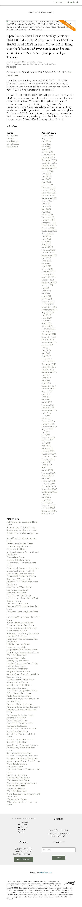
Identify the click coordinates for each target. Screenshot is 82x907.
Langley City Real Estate (18, 661)
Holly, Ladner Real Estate (18, 644)
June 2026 (46, 144)
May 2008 (46, 478)
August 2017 (47, 391)
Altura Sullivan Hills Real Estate (21, 528)
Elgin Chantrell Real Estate (19, 595)
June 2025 (47, 177)
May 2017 (46, 400)
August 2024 (47, 201)
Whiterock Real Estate (17, 799)
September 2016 (49, 410)
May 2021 (46, 294)
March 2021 (47, 299)
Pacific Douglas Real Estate (19, 696)
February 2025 (48, 187)
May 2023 (46, 242)
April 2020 (47, 323)
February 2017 (48, 405)
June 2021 (46, 291)
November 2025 (49, 163)
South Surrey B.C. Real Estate (20, 740)
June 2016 (46, 413)
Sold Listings (12, 147)
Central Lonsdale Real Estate (20, 544)
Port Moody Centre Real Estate (20, 715)
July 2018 (46, 375)
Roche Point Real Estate (17, 721)
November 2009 (49, 457)
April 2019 (46, 356)
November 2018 (49, 367)
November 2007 (49, 489)
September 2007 (49, 492)
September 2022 (49, 255)
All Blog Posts (12, 136)
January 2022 (48, 274)
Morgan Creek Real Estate (18, 672)
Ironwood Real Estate (16, 647)
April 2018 (46, 383)
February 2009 (49, 473)
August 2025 (47, 171)
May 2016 (46, 416)
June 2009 (47, 465)
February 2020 (49, 329)
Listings (10, 138)
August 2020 (48, 313)
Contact (59, 2)
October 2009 (48, 459)
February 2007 (48, 506)
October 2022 (48, 253)
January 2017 (48, 408)
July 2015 (46, 432)
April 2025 (46, 182)
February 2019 (48, 362)
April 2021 (46, 296)
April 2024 (46, 212)
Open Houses (13, 144)
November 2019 (49, 337)
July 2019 (46, 348)
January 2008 (48, 484)
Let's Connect (23, 859)
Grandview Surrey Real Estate (20, 625)
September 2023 (49, 231)
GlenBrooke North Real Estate (20, 623)
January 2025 (48, 190)
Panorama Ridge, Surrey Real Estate (23, 707)
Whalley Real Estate (16, 786)
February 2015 (48, 438)
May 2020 (46, 321)
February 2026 (48, 155)
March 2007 (47, 503)
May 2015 (46, 435)
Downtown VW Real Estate (19, 587)
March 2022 (47, 269)
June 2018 (46, 378)
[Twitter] (71, 3)
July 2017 (46, 394)
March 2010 (47, 449)
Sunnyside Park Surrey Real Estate (22, 759)
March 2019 (47, 359)
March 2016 (47, 419)
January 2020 (48, 332)
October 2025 (48, 166)
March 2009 (47, 470)
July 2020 (46, 315)
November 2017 (49, 386)
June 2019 (46, 351)
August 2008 (47, 476)
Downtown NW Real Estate (19, 579)
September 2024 (49, 198)
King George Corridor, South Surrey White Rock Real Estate (34, 64)
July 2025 (46, 174)
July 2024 (46, 204)
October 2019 (48, 340)
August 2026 (47, 138)
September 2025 (49, 168)
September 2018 (49, 372)
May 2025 (46, 179)
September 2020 (50, 310)
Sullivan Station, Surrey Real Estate (23, 756)
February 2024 (48, 217)
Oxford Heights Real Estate (19, 693)
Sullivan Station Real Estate (19, 753)
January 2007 (48, 508)
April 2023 (46, 245)
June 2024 (46, 206)
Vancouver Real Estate (17, 775)
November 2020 (49, 307)
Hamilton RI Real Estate (17, 636)
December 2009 (49, 454)
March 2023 (47, 247)
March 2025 (47, 185)
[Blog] (74, 3)
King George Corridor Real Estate (22, 650)
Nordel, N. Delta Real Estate (19, 685)
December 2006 (49, 511)
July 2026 (46, 141)
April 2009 (47, 468)
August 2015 (47, 429)
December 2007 (49, 487)
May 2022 (46, 264)
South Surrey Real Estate (18, 742)
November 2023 (49, 226)
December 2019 (49, 334)
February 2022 (48, 272)
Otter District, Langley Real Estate (22, 691)
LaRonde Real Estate (16, 666)
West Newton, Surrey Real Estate (22, 783)
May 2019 (46, 353)
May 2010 (46, 443)
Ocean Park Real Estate (17, 688)
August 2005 (48, 514)
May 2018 (46, 381)
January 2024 (48, 220)
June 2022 (46, 261)
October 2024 (48, 196)
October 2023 (48, 228)
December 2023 (49, 223)
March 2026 (47, 152)
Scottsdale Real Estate (17, 726)
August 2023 (47, 234)
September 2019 (49, 342)
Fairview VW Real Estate (18, 604)
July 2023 (46, 236)
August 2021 (47, 285)
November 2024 (49, 193)
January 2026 (48, 158)
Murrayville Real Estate (17, 682)
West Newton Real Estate (18, 780)
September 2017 (49, 389)
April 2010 (46, 446)
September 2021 (49, 283)
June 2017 (46, 397)
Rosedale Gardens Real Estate (20, 723)
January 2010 (48, 451)
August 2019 (47, 345)
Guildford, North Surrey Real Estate (23, 634)
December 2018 (49, 364)
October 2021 (48, 280)
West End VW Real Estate (18, 778)
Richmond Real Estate (16, 718)
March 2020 (47, 326)
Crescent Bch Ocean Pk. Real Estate (23, 568)
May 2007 (46, 497)
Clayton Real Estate (15, 557)
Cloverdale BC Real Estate (18, 560)
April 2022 (46, 266)
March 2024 (47, 215)
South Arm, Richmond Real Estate (22, 729)
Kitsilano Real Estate (16, 658)
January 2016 (48, 424)
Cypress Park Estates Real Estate (21, 576)
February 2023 (48, 250)
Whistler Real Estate (16, 789)
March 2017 (47, 402)
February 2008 (48, 481)
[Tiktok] (77, 3)
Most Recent (47, 136)
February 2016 (48, 421)
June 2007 (47, 495)
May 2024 (46, 209)
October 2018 (48, 370)
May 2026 (46, 147)
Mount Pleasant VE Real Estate (20, 680)
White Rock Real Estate (17, 791)
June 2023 (46, 239)
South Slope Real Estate (17, 731)
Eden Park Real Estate (16, 593)
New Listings (12, 141)
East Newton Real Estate (18, 590)
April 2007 (46, 500)
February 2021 (48, 302)
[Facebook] (68, 3)
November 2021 (49, 277)
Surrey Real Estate (15, 767)
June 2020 (47, 318)
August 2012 (47, 440)
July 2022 (46, 258)
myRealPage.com (45, 872)
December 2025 (49, 160)
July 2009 (46, 462)
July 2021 (46, 288)
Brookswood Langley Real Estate (22, 530)
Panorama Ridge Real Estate (20, 704)
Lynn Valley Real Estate (17, 669)
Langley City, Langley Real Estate (22, 663)
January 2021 (48, 304)
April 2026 (46, 149)
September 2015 (49, 427)
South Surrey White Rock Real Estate (23, 745)
